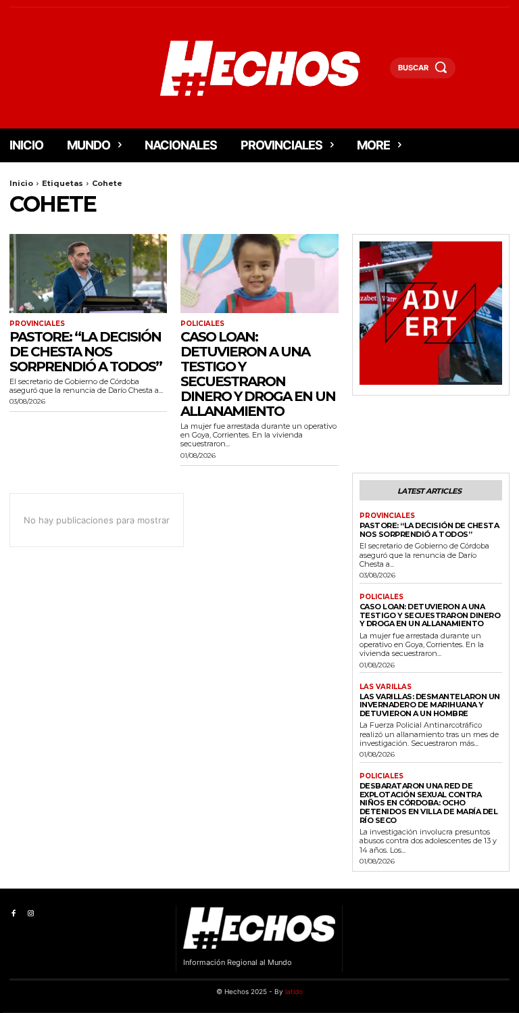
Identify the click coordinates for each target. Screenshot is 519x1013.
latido (294, 991)
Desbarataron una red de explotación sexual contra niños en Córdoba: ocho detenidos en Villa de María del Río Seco (429, 803)
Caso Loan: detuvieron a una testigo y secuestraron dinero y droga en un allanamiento (257, 374)
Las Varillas (386, 687)
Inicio (21, 183)
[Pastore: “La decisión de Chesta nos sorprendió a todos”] (88, 273)
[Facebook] (13, 914)
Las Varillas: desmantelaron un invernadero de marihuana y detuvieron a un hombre (430, 705)
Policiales (202, 324)
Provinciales (37, 324)
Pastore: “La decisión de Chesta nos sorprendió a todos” (85, 352)
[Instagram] (30, 914)
